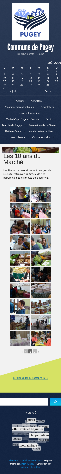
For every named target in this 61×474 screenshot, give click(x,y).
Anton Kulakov (27, 463)
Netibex (24, 467)
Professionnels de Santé (42, 125)
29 (48, 84)
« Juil (13, 91)
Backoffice (35, 467)
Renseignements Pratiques (19, 107)
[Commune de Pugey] (30, 21)
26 (22, 84)
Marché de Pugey (12, 125)
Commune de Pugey (30, 47)
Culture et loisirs (41, 137)
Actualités (36, 100)
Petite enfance (13, 131)
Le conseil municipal (29, 113)
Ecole (49, 119)
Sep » (48, 91)
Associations (18, 137)
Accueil (20, 100)
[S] (55, 402)
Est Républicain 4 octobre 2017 (30, 377)
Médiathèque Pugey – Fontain (22, 119)
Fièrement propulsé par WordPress (25, 460)
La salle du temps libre (40, 131)
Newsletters (47, 107)
